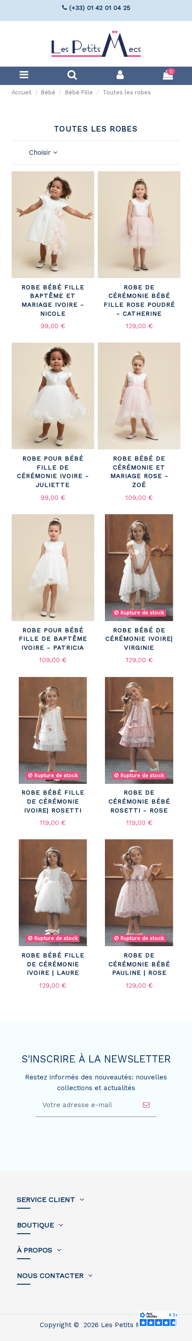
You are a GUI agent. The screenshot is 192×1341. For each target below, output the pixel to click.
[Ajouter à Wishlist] (87, 185)
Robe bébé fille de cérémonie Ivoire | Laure (52, 964)
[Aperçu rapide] (87, 201)
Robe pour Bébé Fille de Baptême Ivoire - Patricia (53, 638)
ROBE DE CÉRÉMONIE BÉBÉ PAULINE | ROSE (139, 964)
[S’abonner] (146, 1105)
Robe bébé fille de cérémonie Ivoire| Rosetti (52, 801)
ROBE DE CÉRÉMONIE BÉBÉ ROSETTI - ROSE (139, 801)
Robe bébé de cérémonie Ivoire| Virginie (139, 638)
